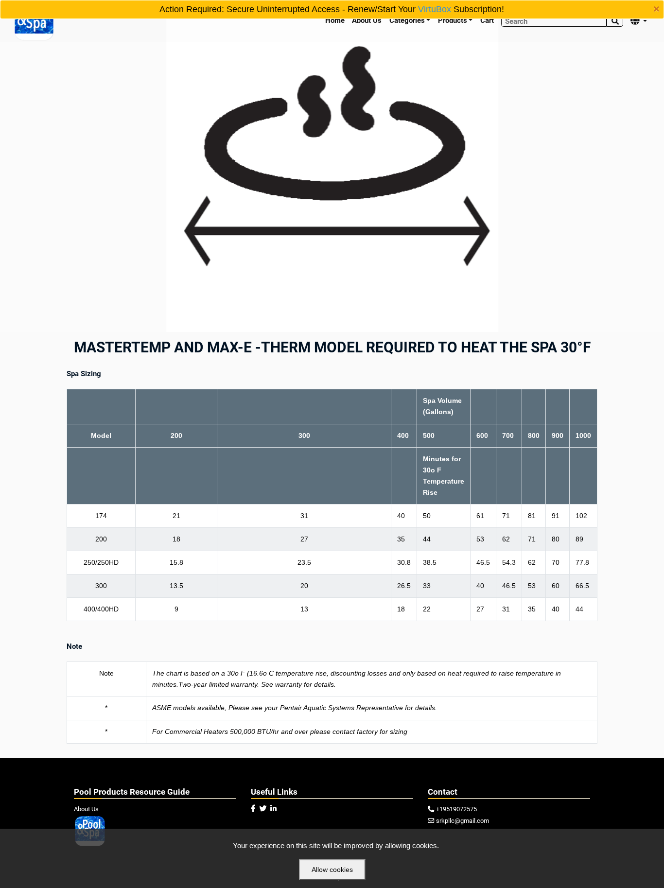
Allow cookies (332, 869)
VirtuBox (434, 9)
